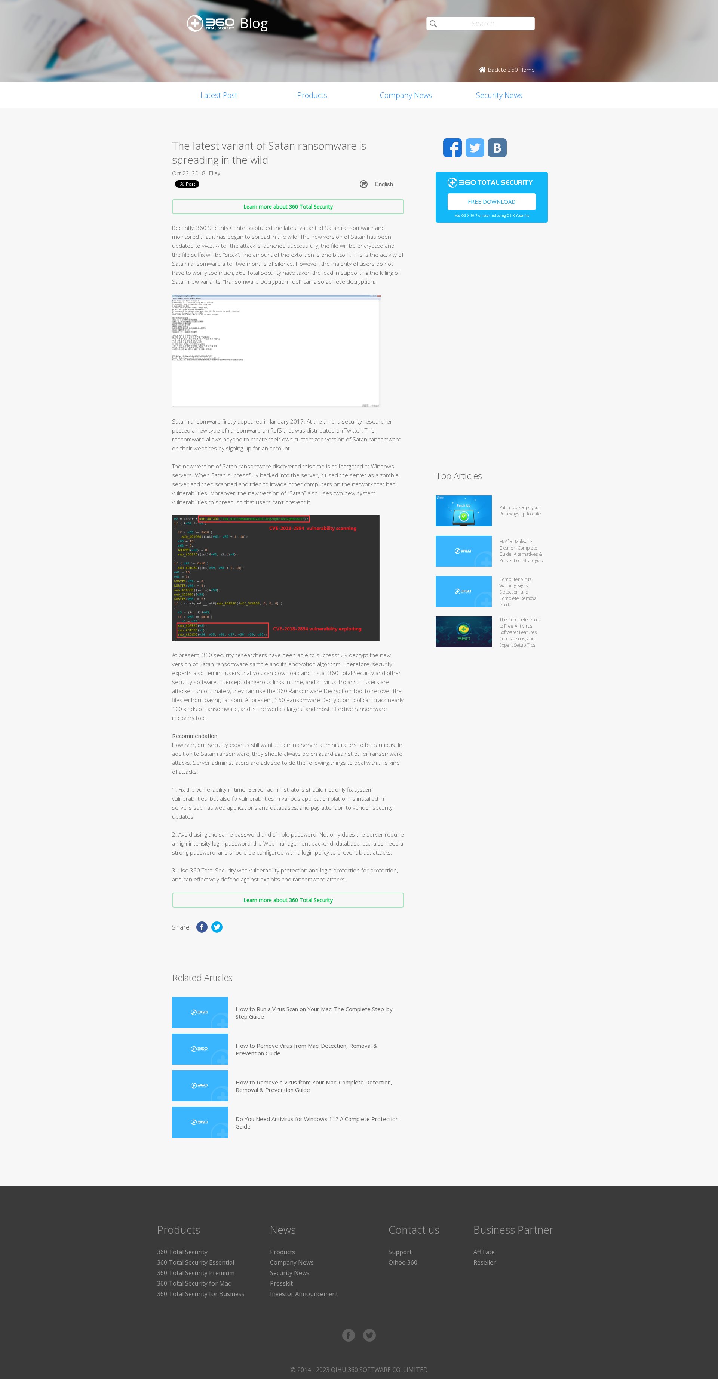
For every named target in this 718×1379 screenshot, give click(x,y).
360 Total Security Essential (195, 1262)
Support (400, 1252)
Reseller (484, 1262)
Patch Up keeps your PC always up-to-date (520, 510)
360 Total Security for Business (201, 1294)
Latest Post (218, 95)
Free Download (492, 201)
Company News (406, 95)
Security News (499, 95)
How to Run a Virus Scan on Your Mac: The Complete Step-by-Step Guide (315, 1012)
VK (497, 147)
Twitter (475, 147)
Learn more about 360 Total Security (288, 206)
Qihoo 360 (403, 1262)
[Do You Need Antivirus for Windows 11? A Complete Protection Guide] (200, 1122)
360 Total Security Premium (195, 1273)
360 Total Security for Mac (194, 1283)
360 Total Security (182, 1252)
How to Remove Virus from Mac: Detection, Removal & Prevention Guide (306, 1049)
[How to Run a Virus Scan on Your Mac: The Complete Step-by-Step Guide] (200, 1012)
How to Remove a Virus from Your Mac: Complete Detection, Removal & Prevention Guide (314, 1085)
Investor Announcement (304, 1294)
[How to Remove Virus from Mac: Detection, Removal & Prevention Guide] (200, 1049)
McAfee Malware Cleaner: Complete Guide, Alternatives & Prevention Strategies (521, 551)
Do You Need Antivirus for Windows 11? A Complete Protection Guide (317, 1122)
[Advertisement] (492, 350)
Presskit (281, 1283)
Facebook (452, 147)
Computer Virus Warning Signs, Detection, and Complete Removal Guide (518, 592)
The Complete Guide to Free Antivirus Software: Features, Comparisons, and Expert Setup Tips (520, 632)
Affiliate (484, 1252)
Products (312, 95)
